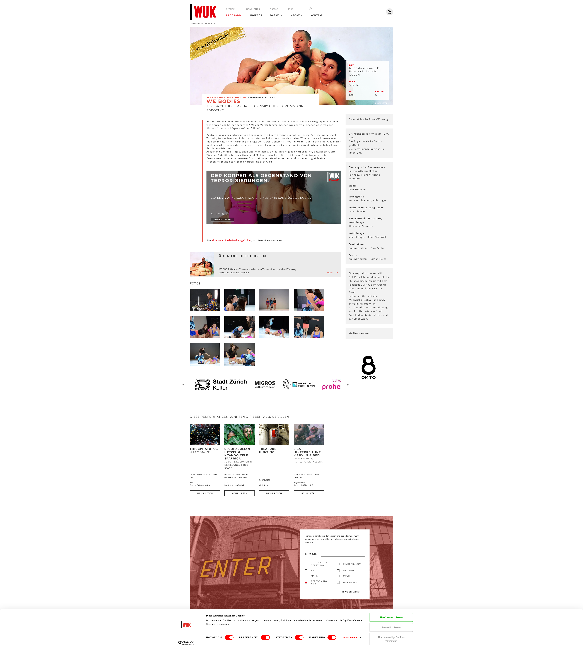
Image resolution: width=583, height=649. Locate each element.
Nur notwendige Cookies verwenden (391, 639)
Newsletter (253, 9)
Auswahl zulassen (391, 627)
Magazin (296, 15)
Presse (274, 9)
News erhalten (351, 592)
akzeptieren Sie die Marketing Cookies (231, 240)
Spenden (231, 9)
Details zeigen (349, 637)
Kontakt (316, 15)
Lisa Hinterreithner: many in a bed (309, 452)
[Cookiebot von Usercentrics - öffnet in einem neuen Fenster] (186, 643)
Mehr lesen (205, 493)
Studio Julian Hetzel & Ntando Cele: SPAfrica (237, 453)
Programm (234, 15)
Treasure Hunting (267, 450)
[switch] (265, 637)
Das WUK (276, 15)
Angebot (255, 15)
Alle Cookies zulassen (391, 617)
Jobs (290, 9)
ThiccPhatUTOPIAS (207, 449)
